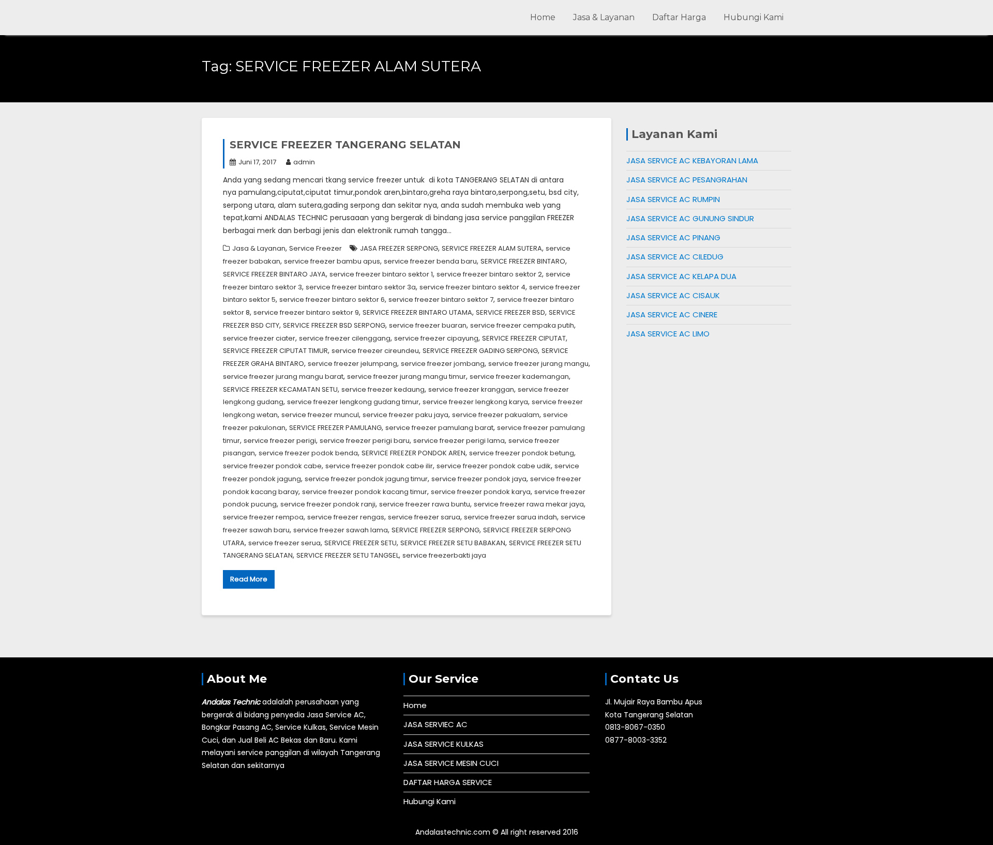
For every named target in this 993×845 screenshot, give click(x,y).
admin (304, 162)
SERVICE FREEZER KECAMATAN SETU (280, 389)
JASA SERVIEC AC (435, 724)
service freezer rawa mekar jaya (529, 504)
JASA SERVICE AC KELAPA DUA (681, 276)
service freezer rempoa (263, 517)
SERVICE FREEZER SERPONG (435, 530)
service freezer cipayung (436, 338)
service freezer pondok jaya (478, 479)
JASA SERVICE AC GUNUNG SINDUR (690, 218)
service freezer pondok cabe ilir (379, 466)
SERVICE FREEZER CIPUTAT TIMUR (275, 351)
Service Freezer (315, 248)
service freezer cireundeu (375, 351)
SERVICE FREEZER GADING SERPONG (480, 351)
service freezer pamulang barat (439, 428)
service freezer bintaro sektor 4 (472, 287)
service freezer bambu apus (332, 261)
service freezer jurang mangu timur (406, 376)
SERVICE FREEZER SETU (360, 543)
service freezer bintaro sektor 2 (489, 274)
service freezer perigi (280, 440)
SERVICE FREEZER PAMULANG (335, 428)
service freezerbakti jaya (444, 555)
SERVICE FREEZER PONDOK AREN (413, 453)
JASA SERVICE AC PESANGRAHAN (686, 179)
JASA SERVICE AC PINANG (673, 237)
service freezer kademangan (519, 376)
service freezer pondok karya (481, 492)
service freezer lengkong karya (475, 402)
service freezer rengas (345, 517)
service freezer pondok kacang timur (364, 492)
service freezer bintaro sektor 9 (306, 312)
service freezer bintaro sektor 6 (332, 299)
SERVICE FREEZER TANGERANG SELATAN (345, 145)
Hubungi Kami (754, 17)
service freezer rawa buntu (424, 504)
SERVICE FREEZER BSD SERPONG (334, 325)
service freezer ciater (259, 338)
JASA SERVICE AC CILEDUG (675, 256)
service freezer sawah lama (340, 530)
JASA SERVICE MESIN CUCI (451, 763)
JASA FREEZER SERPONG (399, 248)
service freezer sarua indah (510, 517)
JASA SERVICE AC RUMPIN (673, 199)
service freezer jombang (443, 363)
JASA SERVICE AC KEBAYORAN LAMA (692, 160)
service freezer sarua (424, 517)
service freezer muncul (320, 415)
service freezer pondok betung (521, 453)
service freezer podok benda (308, 453)
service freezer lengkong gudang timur (353, 402)
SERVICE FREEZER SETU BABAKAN (452, 543)
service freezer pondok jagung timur (366, 479)
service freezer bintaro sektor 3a (361, 287)
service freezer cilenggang (344, 338)
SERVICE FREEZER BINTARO (522, 261)
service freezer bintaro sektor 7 (440, 299)
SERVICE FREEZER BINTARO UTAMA (417, 312)
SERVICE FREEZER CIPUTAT (524, 338)
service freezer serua (284, 543)
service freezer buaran (428, 325)
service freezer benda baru (430, 261)
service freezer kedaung (383, 389)
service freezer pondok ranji (327, 504)
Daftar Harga (679, 17)
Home (542, 17)
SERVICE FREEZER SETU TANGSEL (347, 555)
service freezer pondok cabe (272, 466)
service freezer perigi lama (459, 440)
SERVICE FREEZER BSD (510, 312)
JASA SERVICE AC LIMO (668, 333)
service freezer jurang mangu (538, 363)
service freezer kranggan (471, 389)
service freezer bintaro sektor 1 (381, 274)
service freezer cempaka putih (522, 325)
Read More (248, 579)
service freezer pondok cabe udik (494, 466)
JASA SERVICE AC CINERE (671, 314)
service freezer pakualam (495, 415)
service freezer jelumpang (352, 363)
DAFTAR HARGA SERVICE (447, 782)
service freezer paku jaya (405, 415)
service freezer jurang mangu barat (283, 376)
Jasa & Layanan (604, 17)
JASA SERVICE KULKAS (443, 744)
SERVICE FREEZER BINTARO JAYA (274, 274)
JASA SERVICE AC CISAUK (673, 295)
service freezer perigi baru (365, 440)
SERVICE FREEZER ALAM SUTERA (492, 248)
